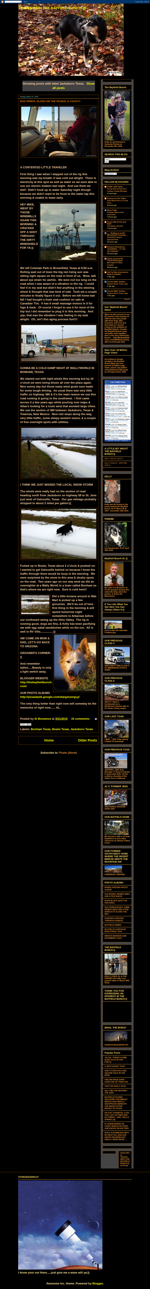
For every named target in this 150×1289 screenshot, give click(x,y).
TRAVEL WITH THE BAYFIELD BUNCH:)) (51, 8)
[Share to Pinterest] (30, 724)
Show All (127, 299)
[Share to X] (25, 724)
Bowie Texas (60, 729)
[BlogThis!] (23, 724)
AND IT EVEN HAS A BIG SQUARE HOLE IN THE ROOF (116, 1073)
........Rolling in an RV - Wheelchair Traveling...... (117, 234)
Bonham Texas (41, 729)
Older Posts (87, 740)
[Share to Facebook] (28, 724)
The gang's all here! (115, 226)
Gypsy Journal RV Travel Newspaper (115, 260)
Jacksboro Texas (82, 729)
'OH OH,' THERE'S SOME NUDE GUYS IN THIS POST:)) (116, 1060)
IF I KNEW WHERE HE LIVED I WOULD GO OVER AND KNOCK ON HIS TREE (117, 1126)
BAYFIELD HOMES (113, 925)
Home (49, 740)
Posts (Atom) (68, 752)
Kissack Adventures (116, 247)
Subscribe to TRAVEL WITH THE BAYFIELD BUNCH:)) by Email (125, 1159)
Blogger (97, 1283)
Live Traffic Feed (117, 382)
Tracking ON (124, 440)
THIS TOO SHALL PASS (115, 1086)
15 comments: (81, 718)
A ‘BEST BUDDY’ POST (115, 1066)
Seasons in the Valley (116, 198)
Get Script (110, 440)
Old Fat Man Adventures (117, 272)
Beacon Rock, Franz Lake (117, 284)
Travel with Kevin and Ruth (116, 223)
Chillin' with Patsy (115, 187)
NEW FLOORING (114, 274)
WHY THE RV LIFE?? (114, 459)
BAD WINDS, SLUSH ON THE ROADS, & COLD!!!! (50, 101)
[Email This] (21, 724)
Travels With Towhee (116, 282)
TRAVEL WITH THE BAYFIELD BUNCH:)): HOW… (115, 415)
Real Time (117, 440)
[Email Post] (95, 718)
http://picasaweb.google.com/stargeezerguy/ (50, 696)
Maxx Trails (112, 210)
